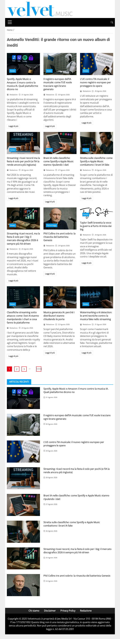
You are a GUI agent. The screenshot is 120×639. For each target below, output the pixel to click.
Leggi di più (13, 126)
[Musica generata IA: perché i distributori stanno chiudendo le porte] (60, 297)
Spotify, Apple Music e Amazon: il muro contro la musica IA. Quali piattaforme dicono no (22, 84)
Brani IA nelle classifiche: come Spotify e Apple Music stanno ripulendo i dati (58, 161)
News (12, 70)
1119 (38, 369)
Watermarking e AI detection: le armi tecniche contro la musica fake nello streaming (96, 316)
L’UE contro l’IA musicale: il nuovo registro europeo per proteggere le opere (95, 82)
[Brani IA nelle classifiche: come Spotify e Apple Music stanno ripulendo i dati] (60, 143)
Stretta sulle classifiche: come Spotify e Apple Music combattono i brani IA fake (96, 161)
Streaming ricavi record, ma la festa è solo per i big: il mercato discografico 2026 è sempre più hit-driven (23, 238)
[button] (112, 22)
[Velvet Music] (40, 8)
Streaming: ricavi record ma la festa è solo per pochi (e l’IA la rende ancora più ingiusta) (23, 161)
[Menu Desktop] (10, 22)
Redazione (86, 610)
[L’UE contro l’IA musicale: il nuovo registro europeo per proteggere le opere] (96, 64)
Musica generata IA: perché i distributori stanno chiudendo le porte (58, 316)
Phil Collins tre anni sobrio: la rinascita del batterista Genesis (59, 237)
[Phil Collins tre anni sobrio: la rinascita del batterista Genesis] (60, 218)
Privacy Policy (67, 610)
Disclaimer (50, 610)
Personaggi (51, 225)
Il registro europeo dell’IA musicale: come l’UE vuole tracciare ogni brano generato (57, 84)
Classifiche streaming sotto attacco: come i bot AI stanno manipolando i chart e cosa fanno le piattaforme (23, 317)
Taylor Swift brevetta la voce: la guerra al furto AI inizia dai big (96, 226)
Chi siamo (34, 610)
